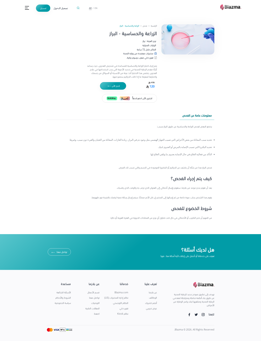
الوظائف (153, 297)
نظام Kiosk (122, 313)
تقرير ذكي (123, 308)
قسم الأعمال (93, 292)
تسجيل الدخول (60, 8)
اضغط (97, 313)
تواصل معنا (59, 252)
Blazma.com (121, 292)
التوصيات (95, 303)
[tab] (197, 116)
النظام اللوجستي (120, 303)
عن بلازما (153, 292)
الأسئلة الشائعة (63, 292)
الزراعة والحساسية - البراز (129, 25)
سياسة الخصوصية (63, 303)
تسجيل (43, 8)
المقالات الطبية (92, 308)
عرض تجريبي (151, 308)
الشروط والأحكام (63, 297)
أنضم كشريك (151, 303)
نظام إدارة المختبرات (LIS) (116, 297)
